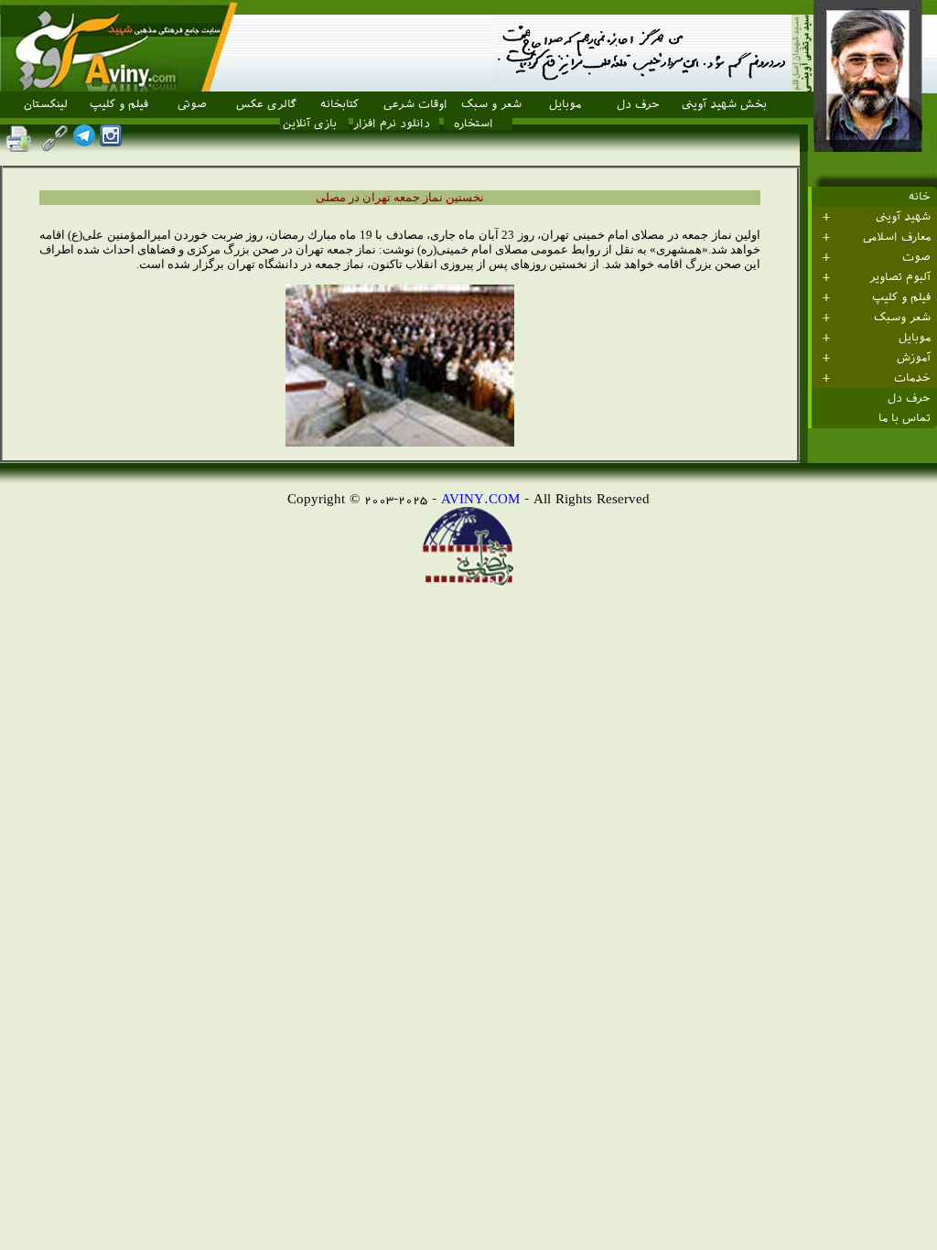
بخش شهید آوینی (724, 104)
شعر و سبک (491, 104)
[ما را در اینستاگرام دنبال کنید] (111, 141)
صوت (916, 257)
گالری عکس (266, 104)
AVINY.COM (480, 498)
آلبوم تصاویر (900, 277)
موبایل (565, 104)
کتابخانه (339, 104)
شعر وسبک (902, 317)
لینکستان (46, 104)
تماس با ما (904, 418)
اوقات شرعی (415, 104)
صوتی (192, 104)
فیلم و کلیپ (119, 104)
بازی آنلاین (310, 123)
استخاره (473, 123)
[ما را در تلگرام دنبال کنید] (84, 141)
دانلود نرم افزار (391, 123)
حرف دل (638, 104)
